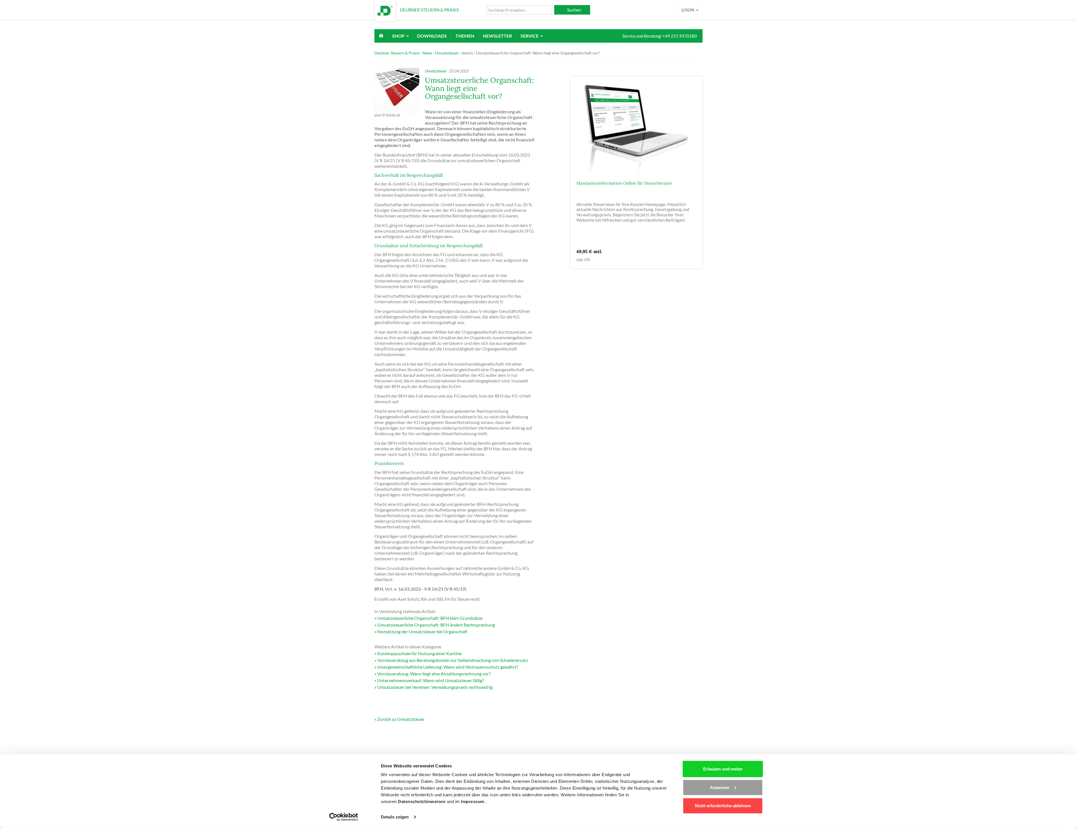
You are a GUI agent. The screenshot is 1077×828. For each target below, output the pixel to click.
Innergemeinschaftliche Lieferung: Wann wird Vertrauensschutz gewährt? (447, 666)
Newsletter (497, 35)
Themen (464, 35)
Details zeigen (395, 817)
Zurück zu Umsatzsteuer (400, 719)
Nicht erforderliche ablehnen (723, 805)
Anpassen (719, 787)
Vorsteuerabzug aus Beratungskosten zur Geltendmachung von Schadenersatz (452, 660)
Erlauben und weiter (723, 769)
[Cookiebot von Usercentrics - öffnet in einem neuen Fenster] (343, 817)
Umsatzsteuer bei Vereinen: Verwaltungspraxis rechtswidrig (435, 687)
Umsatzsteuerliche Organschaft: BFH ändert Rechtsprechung (436, 624)
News (427, 53)
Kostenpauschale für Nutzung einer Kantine (419, 653)
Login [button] (688, 9)
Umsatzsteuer (447, 53)
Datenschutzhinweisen (422, 801)
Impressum (473, 801)
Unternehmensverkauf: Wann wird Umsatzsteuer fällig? (430, 680)
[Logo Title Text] (385, 10)
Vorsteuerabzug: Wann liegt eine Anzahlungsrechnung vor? (434, 673)
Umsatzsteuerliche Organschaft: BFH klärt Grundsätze (429, 618)
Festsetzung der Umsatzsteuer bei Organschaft (422, 631)
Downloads (432, 35)
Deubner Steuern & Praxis (397, 53)
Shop (398, 35)
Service (530, 35)
